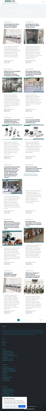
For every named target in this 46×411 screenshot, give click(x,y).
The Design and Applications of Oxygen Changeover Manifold (10, 274)
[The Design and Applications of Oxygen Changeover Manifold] (12, 285)
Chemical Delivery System (7, 360)
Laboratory (4, 374)
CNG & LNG (4, 372)
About (3, 341)
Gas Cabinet (5, 357)
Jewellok (4, 326)
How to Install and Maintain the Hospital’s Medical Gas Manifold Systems (33, 121)
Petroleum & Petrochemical (8, 368)
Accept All (22, 406)
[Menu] (43, 1)
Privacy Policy (39, 406)
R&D (3, 344)
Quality (3, 345)
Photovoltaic (5, 375)
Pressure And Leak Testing (8, 394)
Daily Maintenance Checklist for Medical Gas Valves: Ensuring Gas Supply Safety (12, 121)
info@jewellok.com (17, 409)
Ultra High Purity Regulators (8, 354)
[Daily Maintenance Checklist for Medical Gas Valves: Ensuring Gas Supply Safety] (12, 132)
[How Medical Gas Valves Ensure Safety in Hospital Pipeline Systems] (34, 36)
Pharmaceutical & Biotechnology (9, 369)
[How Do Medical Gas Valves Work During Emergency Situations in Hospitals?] (12, 36)
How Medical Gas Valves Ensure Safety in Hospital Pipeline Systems (32, 25)
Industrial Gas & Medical (7, 377)
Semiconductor (5, 366)
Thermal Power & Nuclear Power (9, 371)
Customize (7, 406)
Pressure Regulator (8, 69)
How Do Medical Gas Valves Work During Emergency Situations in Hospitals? (11, 25)
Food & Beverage (6, 378)
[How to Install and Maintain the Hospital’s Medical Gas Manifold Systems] (34, 132)
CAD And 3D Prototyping (7, 391)
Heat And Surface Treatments (8, 390)
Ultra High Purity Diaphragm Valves (9, 355)
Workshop (4, 342)
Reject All (14, 406)
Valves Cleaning (5, 393)
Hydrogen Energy (6, 380)
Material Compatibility (7, 389)
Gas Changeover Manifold (7, 358)
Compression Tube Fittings (8, 352)
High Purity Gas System (7, 351)
